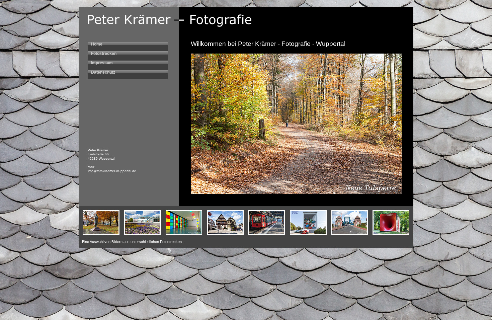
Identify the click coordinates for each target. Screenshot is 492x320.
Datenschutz (103, 72)
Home (96, 44)
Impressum (102, 63)
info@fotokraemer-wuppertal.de (112, 171)
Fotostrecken (103, 53)
